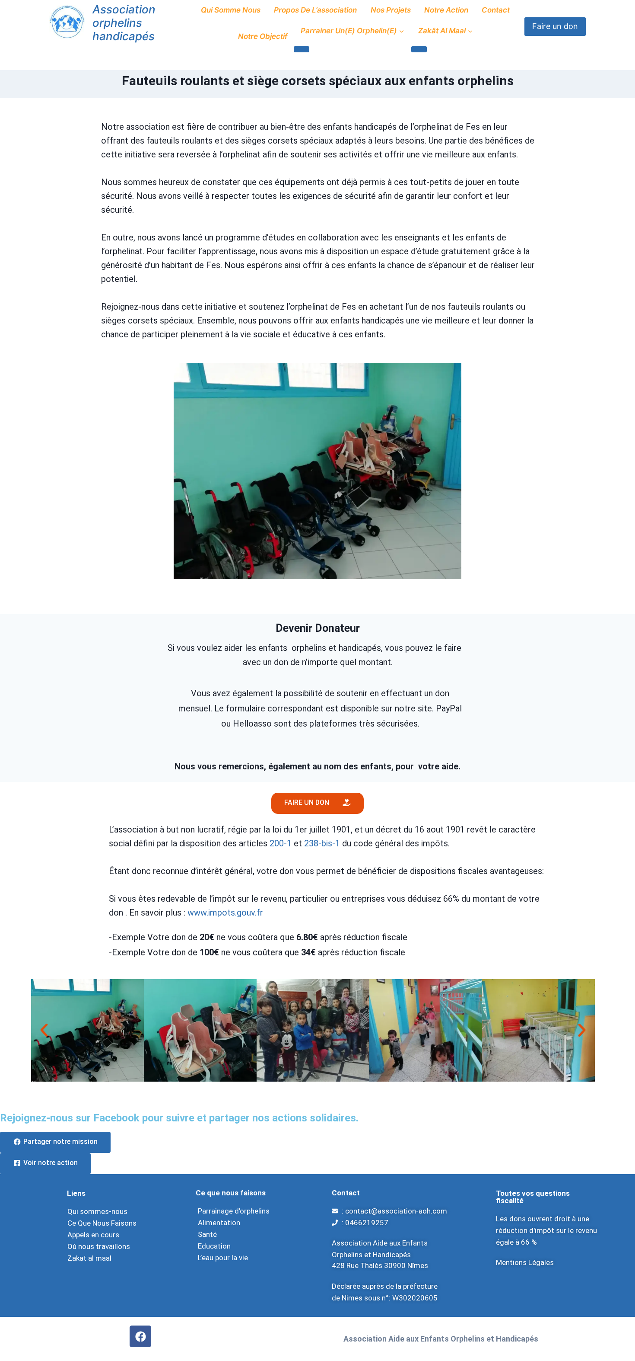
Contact (496, 10)
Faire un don (555, 26)
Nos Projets (391, 10)
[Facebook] (140, 1336)
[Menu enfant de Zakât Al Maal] (419, 49)
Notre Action (446, 10)
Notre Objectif (262, 36)
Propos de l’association (315, 10)
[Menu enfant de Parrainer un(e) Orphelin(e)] (301, 49)
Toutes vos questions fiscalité (533, 1197)
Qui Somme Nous (230, 10)
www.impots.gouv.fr (225, 912)
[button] (44, 1030)
